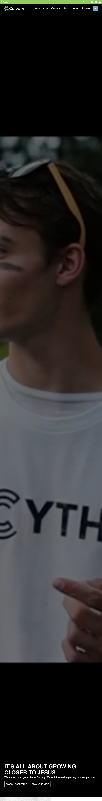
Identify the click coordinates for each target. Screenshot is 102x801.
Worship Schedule (16, 784)
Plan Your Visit (40, 784)
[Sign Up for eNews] (96, 2)
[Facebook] (83, 2)
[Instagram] (87, 2)
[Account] (100, 2)
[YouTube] (92, 2)
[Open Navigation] (95, 8)
